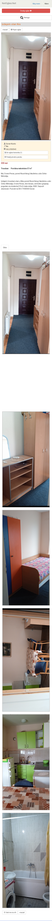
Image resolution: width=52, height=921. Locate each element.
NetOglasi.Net (9, 3)
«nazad (5, 30)
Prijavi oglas (16, 30)
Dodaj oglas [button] (25, 11)
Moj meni (36, 4)
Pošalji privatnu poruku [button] (14, 157)
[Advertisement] (26, 219)
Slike (5, 248)
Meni (47, 4)
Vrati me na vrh (10, 912)
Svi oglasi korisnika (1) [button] (14, 153)
